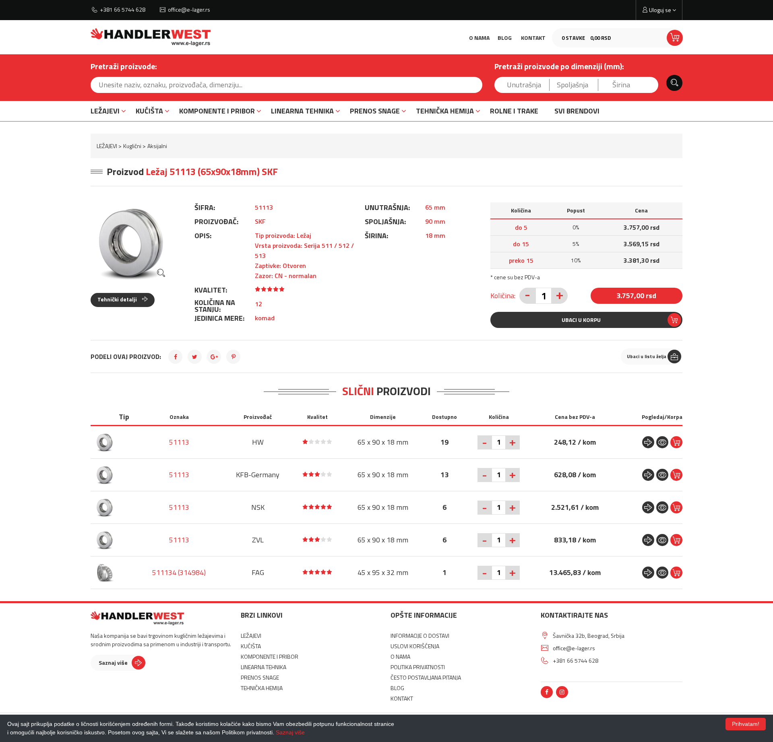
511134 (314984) (179, 572)
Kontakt (533, 37)
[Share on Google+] (214, 357)
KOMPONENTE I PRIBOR (217, 110)
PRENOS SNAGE (375, 110)
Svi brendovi (576, 110)
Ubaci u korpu (581, 319)
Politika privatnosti (418, 667)
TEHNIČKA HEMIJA (445, 110)
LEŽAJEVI (105, 110)
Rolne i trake (514, 110)
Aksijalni (157, 146)
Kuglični (132, 146)
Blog (505, 37)
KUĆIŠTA (149, 110)
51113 (179, 442)
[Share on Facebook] (175, 357)
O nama (479, 37)
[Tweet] (195, 357)
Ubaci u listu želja (646, 356)
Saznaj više (113, 662)
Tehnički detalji (117, 299)
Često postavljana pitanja (426, 677)
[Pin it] (233, 357)
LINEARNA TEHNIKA (302, 110)
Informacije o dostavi (420, 635)
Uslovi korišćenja (415, 646)
